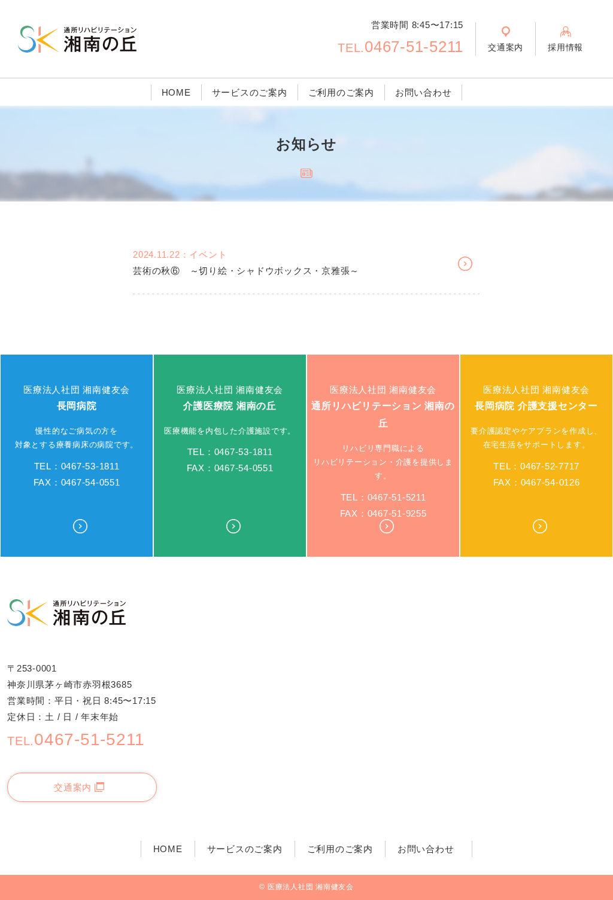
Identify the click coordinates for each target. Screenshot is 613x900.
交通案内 (73, 787)
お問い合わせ (423, 92)
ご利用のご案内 (341, 92)
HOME (176, 92)
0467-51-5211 (400, 47)
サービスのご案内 (249, 92)
